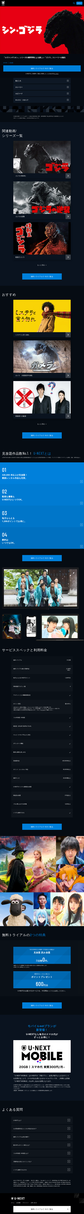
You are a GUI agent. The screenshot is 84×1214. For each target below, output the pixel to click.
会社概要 (18, 1202)
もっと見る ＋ (42, 265)
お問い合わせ (34, 1202)
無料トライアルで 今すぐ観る (42, 68)
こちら (56, 73)
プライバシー (26, 1202)
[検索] (73, 3)
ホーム (12, 1202)
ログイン (79, 3)
